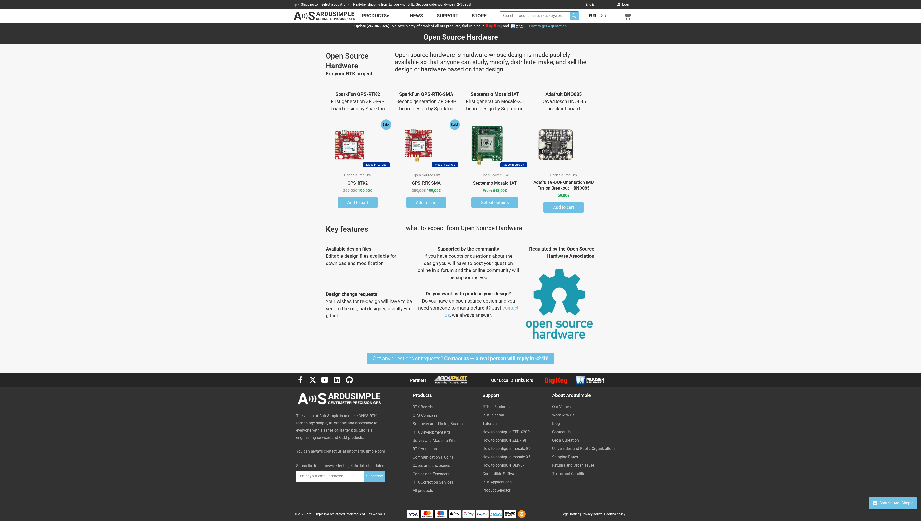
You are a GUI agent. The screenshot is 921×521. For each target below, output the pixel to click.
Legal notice (570, 514)
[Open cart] (627, 16)
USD (602, 15)
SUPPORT (447, 16)
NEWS (416, 16)
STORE (479, 16)
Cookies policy (614, 514)
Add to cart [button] (357, 202)
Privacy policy (591, 514)
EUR (592, 15)
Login (626, 4)
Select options (495, 202)
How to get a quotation (548, 26)
